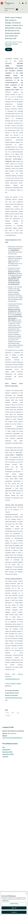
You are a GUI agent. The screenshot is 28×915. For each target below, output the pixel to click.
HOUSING (8, 715)
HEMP (12, 712)
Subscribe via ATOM (7, 754)
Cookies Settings (14, 903)
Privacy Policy (5, 900)
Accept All (14, 912)
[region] (14, 903)
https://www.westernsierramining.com (12, 737)
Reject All (14, 908)
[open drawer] (25, 3)
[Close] (26, 893)
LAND (18, 712)
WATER (7, 712)
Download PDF (6, 749)
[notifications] (22, 3)
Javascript (5, 756)
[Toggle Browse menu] (22, 9)
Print (3, 747)
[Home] (7, 3)
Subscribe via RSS (7, 752)
